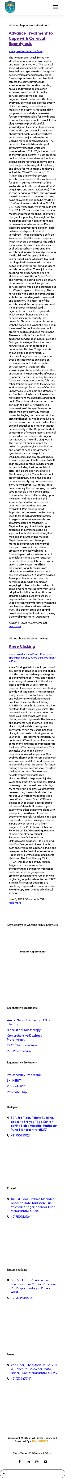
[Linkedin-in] (28, 1461)
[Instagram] (36, 1461)
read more (15, 626)
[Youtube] (45, 1461)
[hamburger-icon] (55, 7)
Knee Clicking (22, 646)
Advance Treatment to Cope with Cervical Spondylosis (31, 38)
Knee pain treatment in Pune (25, 51)
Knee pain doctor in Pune (23, 654)
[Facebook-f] (19, 1461)
